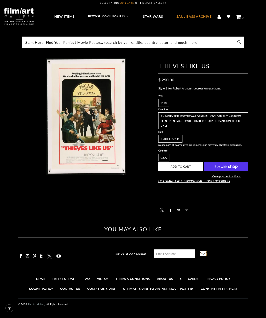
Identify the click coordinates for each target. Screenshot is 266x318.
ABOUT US (165, 278)
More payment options (226, 176)
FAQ (87, 278)
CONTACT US (70, 288)
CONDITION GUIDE (101, 288)
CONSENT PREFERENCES (219, 288)
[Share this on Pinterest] (180, 210)
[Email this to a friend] (187, 210)
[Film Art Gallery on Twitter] (50, 255)
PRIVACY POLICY (217, 278)
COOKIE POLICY (41, 288)
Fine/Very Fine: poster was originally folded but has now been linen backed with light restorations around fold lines (200, 121)
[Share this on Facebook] (172, 210)
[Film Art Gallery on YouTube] (59, 256)
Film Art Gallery (36, 304)
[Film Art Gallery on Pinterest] (34, 256)
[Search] (239, 42)
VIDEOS (102, 278)
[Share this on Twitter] (162, 209)
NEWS (40, 278)
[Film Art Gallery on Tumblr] (41, 256)
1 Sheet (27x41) (170, 138)
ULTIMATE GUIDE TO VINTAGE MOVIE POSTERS (158, 288)
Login (220, 17)
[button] (108, 16)
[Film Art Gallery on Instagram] (28, 256)
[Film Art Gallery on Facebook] (21, 256)
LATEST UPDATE (64, 278)
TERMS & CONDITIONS (133, 278)
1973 (163, 103)
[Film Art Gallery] (19, 16)
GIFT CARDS (189, 278)
